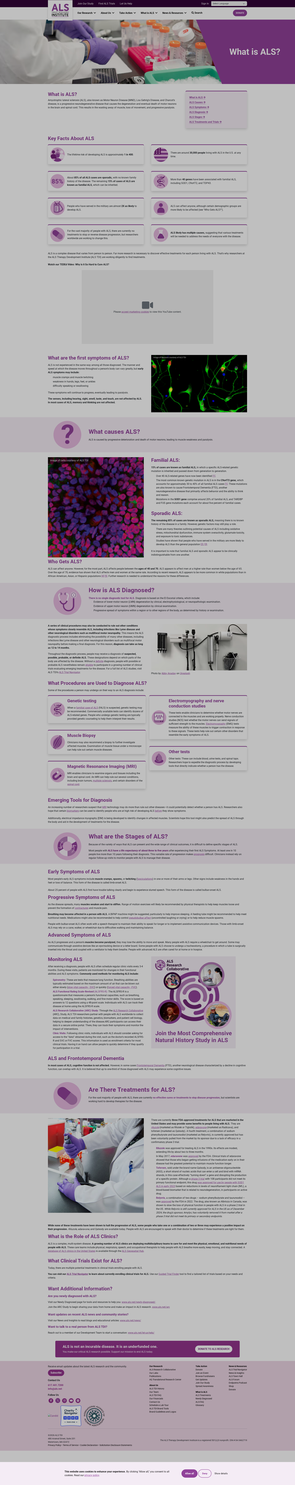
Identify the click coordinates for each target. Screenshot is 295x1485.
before (158, 810)
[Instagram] (64, 1400)
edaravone (201, 1127)
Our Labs (153, 1373)
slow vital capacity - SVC (81, 987)
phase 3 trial (198, 1178)
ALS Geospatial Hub (133, 1251)
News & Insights (236, 1373)
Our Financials (156, 1398)
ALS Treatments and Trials (204, 121)
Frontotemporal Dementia (151, 1065)
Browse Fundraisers (205, 1376)
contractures (81, 908)
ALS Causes (196, 102)
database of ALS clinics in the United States (71, 1251)
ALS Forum (234, 1379)
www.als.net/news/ (130, 1320)
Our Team (154, 1392)
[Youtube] (71, 1400)
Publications (155, 1376)
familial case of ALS (87, 707)
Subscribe (56, 1372)
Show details (221, 1473)
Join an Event (202, 1373)
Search (198, 12)
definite (99, 661)
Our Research (85, 12)
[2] (202, 544)
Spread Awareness (204, 1386)
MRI (104, 807)
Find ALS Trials (106, 3)
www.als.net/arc (161, 1307)
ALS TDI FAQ (155, 1395)
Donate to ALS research (213, 1349)
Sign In (205, 3)
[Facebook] (51, 1400)
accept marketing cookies (135, 311)
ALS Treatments (203, 1395)
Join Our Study (85, 3)
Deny (204, 1473)
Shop (231, 1386)
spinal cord (73, 784)
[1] (214, 476)
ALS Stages (196, 117)
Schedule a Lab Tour (159, 1405)
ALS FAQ (200, 1402)
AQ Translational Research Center (165, 1379)
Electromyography (216, 723)
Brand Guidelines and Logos (162, 1412)
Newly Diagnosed (204, 1398)
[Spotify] (78, 1400)
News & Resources (173, 12)
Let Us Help (126, 3)
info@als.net (55, 1388)
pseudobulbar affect (140, 917)
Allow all (189, 1473)
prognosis (199, 854)
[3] (205, 544)
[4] (102, 576)
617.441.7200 (55, 1385)
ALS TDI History (156, 1388)
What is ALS (148, 12)
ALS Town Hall (235, 1376)
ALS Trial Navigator (69, 672)
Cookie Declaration (89, 1445)
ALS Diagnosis (197, 112)
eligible (89, 664)
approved (193, 1156)
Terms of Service (70, 1445)
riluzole (155, 1127)
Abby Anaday (168, 673)
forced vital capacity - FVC (122, 987)
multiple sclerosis (102, 780)
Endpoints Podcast (238, 1383)
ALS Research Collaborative (128, 1010)
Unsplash (185, 673)
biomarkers (73, 810)
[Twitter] (57, 1400)
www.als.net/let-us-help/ (141, 1332)
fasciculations (144, 878)
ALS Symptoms (198, 107)
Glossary (200, 1405)
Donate (240, 13)
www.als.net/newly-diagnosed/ (138, 1302)
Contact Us (154, 1402)
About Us (106, 12)
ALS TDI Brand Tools (159, 1408)
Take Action (126, 12)
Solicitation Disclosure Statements (116, 1445)
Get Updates (201, 1379)
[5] (106, 576)
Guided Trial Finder (169, 1274)
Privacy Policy (54, 1445)
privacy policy (91, 1475)
